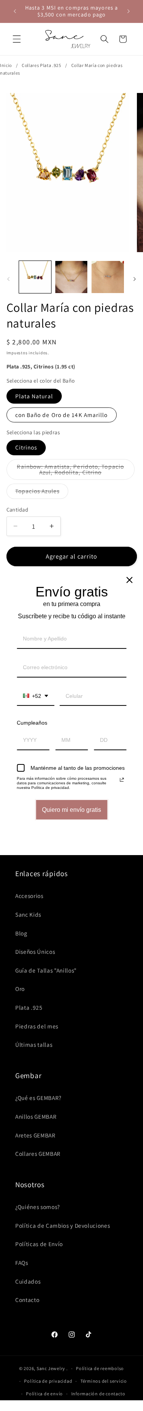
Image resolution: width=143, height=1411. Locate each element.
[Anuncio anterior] (14, 11)
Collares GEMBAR (38, 1153)
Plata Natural (34, 396)
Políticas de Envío (39, 1244)
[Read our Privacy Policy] (121, 779)
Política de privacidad (48, 1381)
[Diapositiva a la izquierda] (8, 279)
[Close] (129, 580)
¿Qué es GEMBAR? (38, 1097)
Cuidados (27, 1281)
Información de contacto (98, 1393)
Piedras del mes (36, 1026)
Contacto (27, 1299)
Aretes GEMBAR (35, 1135)
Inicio (6, 65)
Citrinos (26, 447)
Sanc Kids (28, 914)
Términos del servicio (103, 1381)
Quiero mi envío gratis (71, 810)
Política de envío (44, 1393)
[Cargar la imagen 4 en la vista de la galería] (108, 277)
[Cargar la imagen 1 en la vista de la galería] (35, 277)
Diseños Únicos (35, 951)
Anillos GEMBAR (35, 1116)
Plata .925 (29, 1007)
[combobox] (35, 696)
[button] (17, 39)
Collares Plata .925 (41, 65)
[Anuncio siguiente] (128, 11)
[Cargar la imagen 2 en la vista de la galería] (71, 277)
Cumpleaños (32, 723)
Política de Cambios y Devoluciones (62, 1225)
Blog (21, 933)
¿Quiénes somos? (37, 1207)
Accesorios (29, 895)
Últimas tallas (33, 1044)
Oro (20, 988)
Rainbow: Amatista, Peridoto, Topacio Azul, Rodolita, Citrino (74, 471)
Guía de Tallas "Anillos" (46, 970)
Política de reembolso (100, 1368)
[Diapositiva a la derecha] (134, 279)
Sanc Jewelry (51, 1368)
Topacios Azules (42, 493)
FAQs (21, 1262)
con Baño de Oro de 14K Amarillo (61, 415)
